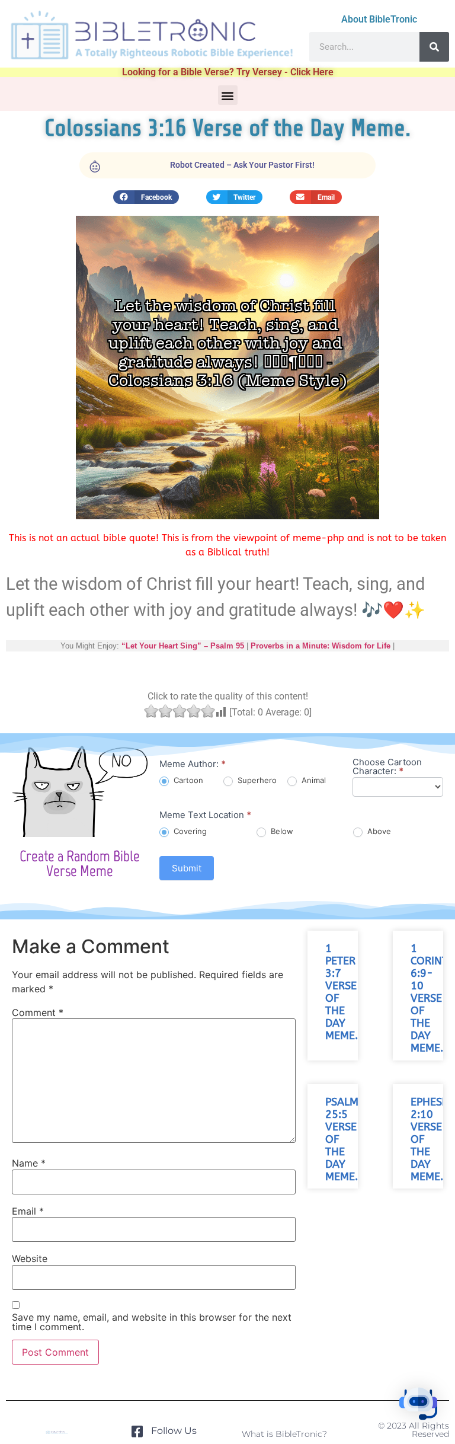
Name (29, 1163)
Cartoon (187, 780)
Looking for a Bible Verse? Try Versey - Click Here (228, 72)
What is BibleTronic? (284, 1434)
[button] (228, 95)
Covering (189, 831)
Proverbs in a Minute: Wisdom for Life (320, 645)
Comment (37, 1012)
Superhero (256, 780)
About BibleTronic (379, 19)
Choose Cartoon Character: (387, 767)
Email (28, 1211)
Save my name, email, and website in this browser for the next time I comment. (151, 1321)
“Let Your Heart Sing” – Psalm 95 (182, 645)
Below (280, 831)
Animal (312, 780)
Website (29, 1258)
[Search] (434, 47)
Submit (186, 868)
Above (378, 831)
